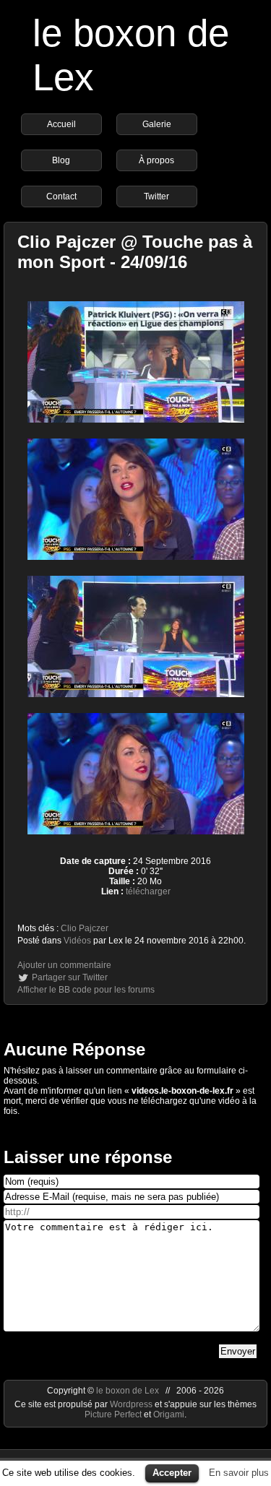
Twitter (156, 196)
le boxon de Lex (127, 1391)
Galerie (156, 124)
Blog (61, 160)
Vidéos (77, 941)
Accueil (61, 124)
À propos (156, 160)
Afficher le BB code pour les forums (86, 990)
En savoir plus (239, 1472)
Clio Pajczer (84, 928)
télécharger (148, 891)
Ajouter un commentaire (64, 965)
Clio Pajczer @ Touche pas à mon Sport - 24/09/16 (134, 252)
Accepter (172, 1472)
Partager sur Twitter (70, 977)
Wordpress (132, 1404)
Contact (61, 196)
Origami (168, 1414)
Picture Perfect (113, 1414)
